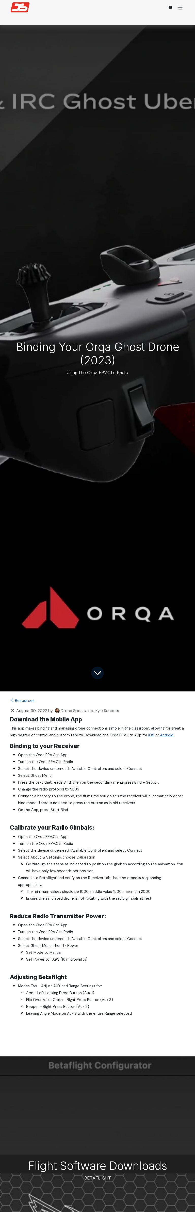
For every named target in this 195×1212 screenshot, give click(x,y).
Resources (25, 700)
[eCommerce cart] (170, 7)
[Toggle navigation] (180, 7)
